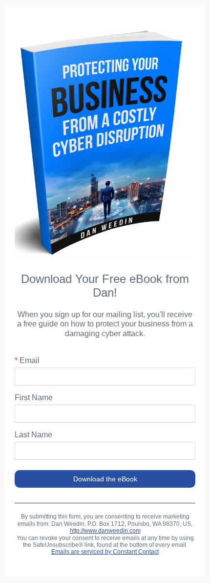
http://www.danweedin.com (105, 530)
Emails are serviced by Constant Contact (105, 551)
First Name (34, 397)
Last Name (33, 435)
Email (27, 360)
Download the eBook (105, 479)
